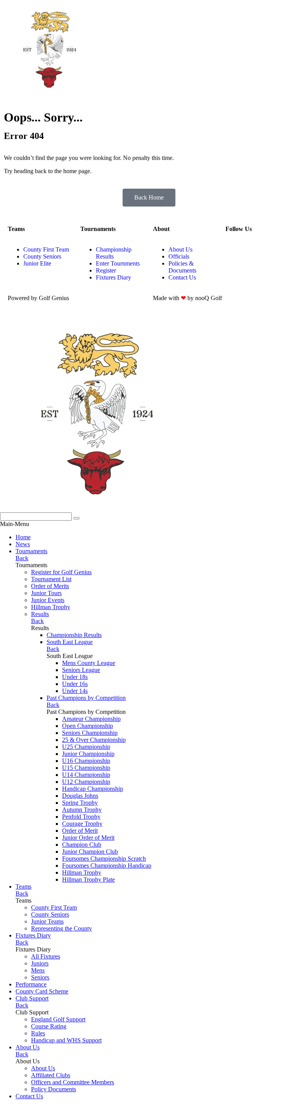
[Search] (76, 518)
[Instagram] (235, 249)
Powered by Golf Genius (30, 1116)
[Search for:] (36, 516)
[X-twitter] (277, 249)
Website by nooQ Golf (27, 1109)
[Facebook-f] (256, 249)
